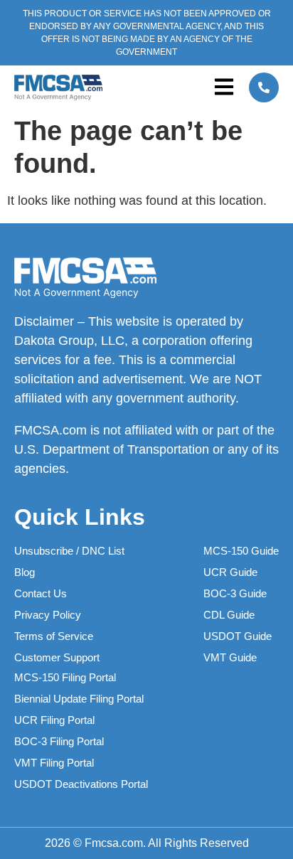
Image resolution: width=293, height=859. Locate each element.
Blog (24, 572)
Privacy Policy (47, 615)
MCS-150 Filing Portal (65, 677)
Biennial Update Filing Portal (79, 699)
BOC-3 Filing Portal (59, 741)
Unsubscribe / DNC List (69, 551)
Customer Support (57, 657)
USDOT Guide (237, 636)
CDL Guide (229, 615)
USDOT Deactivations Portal (81, 784)
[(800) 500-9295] (264, 87)
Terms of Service (53, 636)
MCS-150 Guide (241, 551)
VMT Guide (230, 657)
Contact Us (40, 593)
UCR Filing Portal (54, 720)
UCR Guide (230, 572)
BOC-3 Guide (235, 593)
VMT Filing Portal (54, 763)
